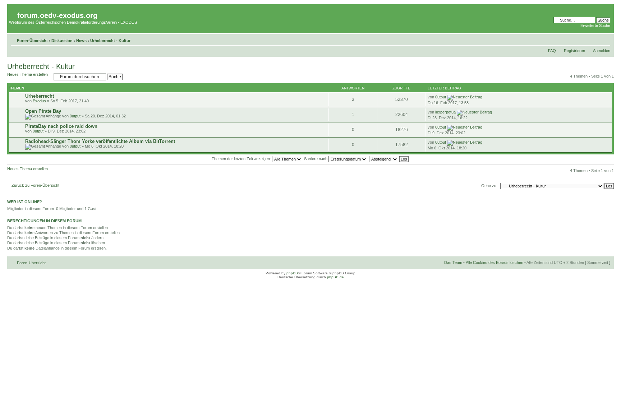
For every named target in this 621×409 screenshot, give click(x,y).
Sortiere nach (316, 159)
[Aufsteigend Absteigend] (389, 159)
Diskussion (62, 40)
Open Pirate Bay (43, 111)
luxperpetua (445, 112)
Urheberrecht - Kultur (110, 40)
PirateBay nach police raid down (61, 126)
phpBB (292, 273)
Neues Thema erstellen (27, 74)
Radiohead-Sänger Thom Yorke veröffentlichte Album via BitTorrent (100, 141)
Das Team (453, 262)
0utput (440, 97)
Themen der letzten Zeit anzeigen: (242, 159)
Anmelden (601, 50)
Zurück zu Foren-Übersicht (35, 185)
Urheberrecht (39, 96)
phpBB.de (335, 277)
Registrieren (574, 50)
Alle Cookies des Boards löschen (494, 262)
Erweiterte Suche (595, 25)
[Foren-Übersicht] (13, 10)
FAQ (552, 50)
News (81, 40)
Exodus (39, 101)
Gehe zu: (489, 185)
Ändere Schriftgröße (605, 39)
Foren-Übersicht (32, 40)
